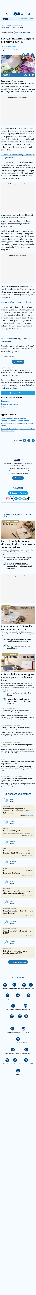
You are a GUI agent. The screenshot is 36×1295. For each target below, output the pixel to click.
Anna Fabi (30, 835)
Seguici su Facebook (19, 493)
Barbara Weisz (29, 815)
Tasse (5, 407)
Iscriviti (18, 478)
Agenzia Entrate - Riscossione (13, 776)
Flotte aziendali (11, 654)
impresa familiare (11, 521)
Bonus (7, 606)
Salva (29, 75)
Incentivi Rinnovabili (10, 708)
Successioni (6, 806)
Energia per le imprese (22, 32)
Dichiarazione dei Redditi (11, 725)
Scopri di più (23, 19)
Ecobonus (6, 401)
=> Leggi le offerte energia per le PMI (16, 302)
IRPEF (4, 759)
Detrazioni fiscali (8, 949)
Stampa (25, 75)
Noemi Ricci (29, 915)
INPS (4, 849)
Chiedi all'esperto (19, 962)
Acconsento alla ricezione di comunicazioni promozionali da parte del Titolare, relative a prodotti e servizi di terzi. (16, 372)
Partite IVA (6, 889)
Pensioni (5, 828)
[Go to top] (32, 1289)
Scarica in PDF (33, 75)
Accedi (31, 19)
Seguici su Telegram (18, 393)
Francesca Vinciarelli (9, 46)
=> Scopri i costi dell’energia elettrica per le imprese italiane (18, 156)
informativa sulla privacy (17, 386)
